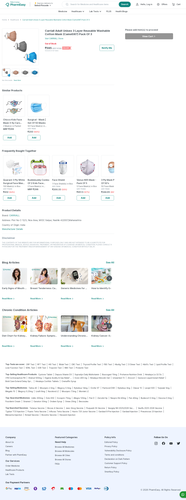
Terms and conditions (114, 455)
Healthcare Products (14, 470)
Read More (17, 80)
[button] (96, 4)
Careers (9, 446)
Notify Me (107, 48)
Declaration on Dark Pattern (117, 459)
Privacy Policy (111, 446)
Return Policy (111, 467)
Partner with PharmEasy (16, 455)
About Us (9, 442)
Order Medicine (12, 466)
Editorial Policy (111, 442)
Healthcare (76, 11)
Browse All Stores (63, 459)
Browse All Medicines (64, 447)
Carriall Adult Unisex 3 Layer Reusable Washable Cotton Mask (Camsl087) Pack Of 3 (56, 20)
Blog (7, 450)
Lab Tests (94, 11)
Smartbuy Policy (112, 471)
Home (4, 20)
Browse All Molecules (64, 451)
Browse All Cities (62, 455)
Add (9, 137)
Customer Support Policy (116, 463)
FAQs (57, 464)
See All (110, 262)
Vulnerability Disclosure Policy (118, 450)
